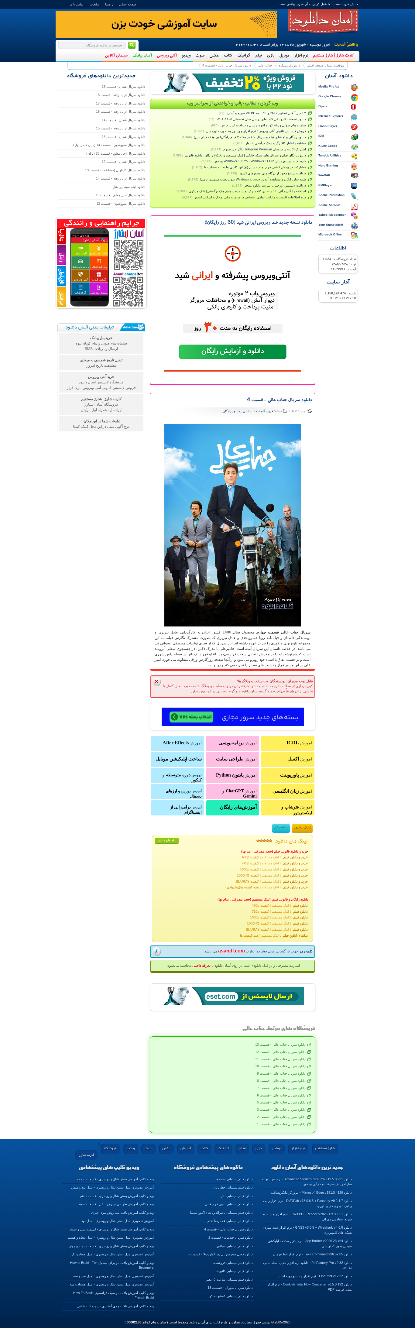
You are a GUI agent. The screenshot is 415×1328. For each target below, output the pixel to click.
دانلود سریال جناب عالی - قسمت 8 (281, 1081)
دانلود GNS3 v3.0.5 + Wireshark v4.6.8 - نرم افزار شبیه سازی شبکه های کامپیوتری (307, 1230)
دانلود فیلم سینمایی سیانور (235, 1246)
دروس (182, 777)
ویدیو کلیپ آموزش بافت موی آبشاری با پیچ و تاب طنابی (115, 1306)
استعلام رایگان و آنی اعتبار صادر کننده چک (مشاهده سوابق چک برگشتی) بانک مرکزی (247, 191)
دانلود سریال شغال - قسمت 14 (123, 120)
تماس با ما (77, 4)
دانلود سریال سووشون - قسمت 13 (120, 203)
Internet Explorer (330, 116)
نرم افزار (301, 55)
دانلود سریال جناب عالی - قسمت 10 (280, 1066)
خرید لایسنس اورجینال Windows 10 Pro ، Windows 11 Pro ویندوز (260, 161)
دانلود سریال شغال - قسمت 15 (123, 86)
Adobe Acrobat (329, 205)
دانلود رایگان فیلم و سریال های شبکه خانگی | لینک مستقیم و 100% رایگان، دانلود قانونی (245, 155)
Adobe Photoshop (331, 195)
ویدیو (186, 55)
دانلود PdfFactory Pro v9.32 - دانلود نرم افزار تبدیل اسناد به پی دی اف (307, 1265)
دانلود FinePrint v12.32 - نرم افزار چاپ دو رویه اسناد (315, 1276)
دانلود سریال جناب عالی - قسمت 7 (281, 1088)
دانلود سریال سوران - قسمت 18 (230, 1287)
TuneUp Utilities (329, 155)
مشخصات (281, 828)
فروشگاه (266, 411)
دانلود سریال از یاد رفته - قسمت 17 (120, 103)
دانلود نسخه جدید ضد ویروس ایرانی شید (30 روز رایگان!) (258, 223)
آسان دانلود (323, 21)
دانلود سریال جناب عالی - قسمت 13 (280, 1044)
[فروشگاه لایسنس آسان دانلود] (233, 996)
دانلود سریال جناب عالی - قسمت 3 (281, 1109)
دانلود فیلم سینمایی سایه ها (234, 1179)
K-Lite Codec (327, 145)
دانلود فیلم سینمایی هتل (129, 187)
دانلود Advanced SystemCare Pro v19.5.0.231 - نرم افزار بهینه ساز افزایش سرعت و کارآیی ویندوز (307, 1181)
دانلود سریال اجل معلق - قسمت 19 (120, 195)
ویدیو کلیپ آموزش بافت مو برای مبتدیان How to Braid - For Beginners (112, 1265)
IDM (321, 135)
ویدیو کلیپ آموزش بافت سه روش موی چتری (122, 1212)
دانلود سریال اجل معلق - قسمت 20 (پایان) (115, 153)
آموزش (299, 742)
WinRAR (324, 175)
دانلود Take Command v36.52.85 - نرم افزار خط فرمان (312, 1254)
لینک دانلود (302, 828)
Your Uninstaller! (330, 224)
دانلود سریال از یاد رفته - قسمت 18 (120, 95)
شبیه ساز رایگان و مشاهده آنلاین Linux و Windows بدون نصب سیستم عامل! (253, 179)
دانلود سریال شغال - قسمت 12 (123, 161)
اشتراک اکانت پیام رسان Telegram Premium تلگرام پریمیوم (264, 149)
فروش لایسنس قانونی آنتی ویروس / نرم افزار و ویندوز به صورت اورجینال (256, 131)
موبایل (284, 55)
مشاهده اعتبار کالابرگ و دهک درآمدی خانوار (275, 143)
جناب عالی (265, 65)
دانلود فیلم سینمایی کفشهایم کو (231, 1296)
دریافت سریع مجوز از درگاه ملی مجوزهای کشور (272, 173)
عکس (214, 55)
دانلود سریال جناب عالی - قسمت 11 (280, 1059)
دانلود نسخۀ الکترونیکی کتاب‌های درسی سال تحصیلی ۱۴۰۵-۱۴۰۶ (261, 119)
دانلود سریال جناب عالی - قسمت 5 (281, 1102)
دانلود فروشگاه (289, 65)
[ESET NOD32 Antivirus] (233, 82)
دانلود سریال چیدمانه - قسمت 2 (230, 1237)
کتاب (228, 55)
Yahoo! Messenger (332, 214)
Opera (323, 106)
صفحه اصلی (127, 4)
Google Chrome (329, 96)
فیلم (258, 55)
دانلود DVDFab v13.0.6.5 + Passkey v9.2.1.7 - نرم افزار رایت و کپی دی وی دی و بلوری (307, 1203)
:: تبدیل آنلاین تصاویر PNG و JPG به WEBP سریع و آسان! (266, 113)
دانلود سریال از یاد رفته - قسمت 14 (120, 178)
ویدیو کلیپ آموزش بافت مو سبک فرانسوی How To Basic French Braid (113, 1295)
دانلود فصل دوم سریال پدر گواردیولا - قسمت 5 (220, 1254)
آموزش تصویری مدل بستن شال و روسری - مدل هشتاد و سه (112, 1284)
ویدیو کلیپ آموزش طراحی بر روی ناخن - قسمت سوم (116, 1204)
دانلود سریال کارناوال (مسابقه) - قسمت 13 (115, 170)
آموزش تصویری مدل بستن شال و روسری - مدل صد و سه (113, 1276)
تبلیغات (94, 4)
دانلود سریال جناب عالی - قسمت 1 (281, 1124)
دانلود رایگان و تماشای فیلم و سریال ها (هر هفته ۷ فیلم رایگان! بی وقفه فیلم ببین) (250, 137)
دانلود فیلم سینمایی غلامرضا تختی (230, 1221)
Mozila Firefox (328, 86)
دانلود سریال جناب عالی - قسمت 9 (281, 1073)
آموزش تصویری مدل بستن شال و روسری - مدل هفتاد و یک (112, 1254)
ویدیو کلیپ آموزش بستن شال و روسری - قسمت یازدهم (115, 1179)
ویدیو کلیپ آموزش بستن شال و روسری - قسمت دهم (117, 1196)
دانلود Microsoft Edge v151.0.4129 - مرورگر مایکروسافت (311, 1192)
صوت (199, 55)
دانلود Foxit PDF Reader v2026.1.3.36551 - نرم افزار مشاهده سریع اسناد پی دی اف (307, 1216)
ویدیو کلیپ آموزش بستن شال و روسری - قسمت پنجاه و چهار (111, 1246)
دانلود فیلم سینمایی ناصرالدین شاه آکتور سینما (221, 1212)
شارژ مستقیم (325, 1149)
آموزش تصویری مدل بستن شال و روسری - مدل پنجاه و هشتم (111, 1237)
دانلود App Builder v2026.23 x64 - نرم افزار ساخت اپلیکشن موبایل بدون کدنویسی (310, 1243)
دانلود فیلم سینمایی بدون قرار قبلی (229, 1204)
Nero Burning (328, 165)
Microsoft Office (330, 234)
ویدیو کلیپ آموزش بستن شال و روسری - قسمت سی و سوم (112, 1229)
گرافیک (243, 55)
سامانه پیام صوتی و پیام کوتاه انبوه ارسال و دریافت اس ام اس (263, 125)
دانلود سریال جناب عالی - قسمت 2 (281, 1117)
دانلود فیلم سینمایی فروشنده (233, 1263)
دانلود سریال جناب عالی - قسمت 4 (226, 65)
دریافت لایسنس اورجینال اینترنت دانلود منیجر (275, 185)
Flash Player (327, 126)
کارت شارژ (86, 1155)
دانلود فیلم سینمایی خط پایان (233, 1187)
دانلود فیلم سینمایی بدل (236, 1196)
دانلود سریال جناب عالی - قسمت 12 (280, 1052)
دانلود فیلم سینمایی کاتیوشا (234, 1271)
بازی (270, 55)
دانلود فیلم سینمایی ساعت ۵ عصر (229, 1279)
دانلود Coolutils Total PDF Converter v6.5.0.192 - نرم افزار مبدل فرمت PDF (309, 1286)
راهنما (109, 4)
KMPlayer (325, 185)
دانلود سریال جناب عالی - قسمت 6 (281, 1095)
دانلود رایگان (231, 411)
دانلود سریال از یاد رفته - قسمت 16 (120, 111)
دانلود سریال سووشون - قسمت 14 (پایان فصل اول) (109, 145)
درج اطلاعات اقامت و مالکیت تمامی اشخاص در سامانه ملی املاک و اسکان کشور (250, 197)
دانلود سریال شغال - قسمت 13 (123, 137)
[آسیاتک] (233, 717)
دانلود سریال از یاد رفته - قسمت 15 (120, 128)
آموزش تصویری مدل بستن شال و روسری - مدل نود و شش (112, 1187)
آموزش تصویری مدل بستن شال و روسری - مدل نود (117, 1221)
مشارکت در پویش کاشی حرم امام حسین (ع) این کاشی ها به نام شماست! (255, 167)
